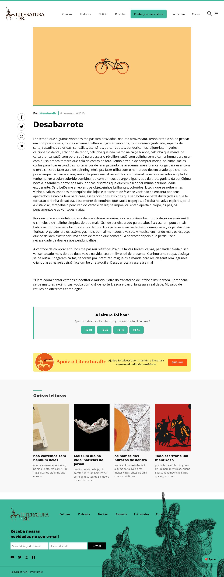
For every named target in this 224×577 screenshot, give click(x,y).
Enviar (97, 546)
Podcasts (85, 14)
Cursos (196, 14)
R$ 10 (88, 330)
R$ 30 (120, 330)
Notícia (103, 14)
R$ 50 (136, 330)
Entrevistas (178, 14)
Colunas (67, 14)
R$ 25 (104, 330)
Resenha (120, 14)
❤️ (210, 559)
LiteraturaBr (47, 113)
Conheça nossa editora (148, 14)
